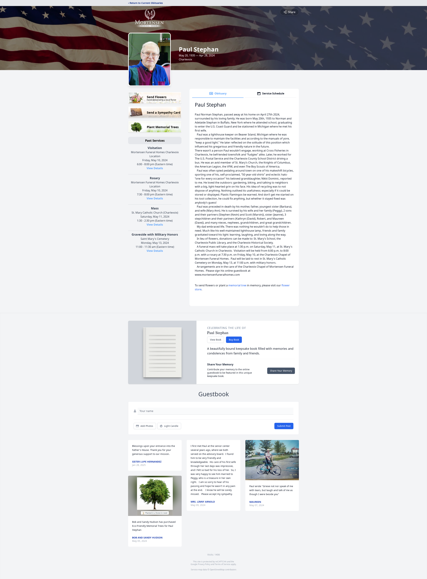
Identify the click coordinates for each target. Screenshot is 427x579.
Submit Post (284, 425)
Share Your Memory (281, 370)
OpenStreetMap (217, 569)
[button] (155, 496)
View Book (215, 339)
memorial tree (237, 285)
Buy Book (234, 339)
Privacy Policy (204, 564)
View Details (155, 168)
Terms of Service (222, 564)
